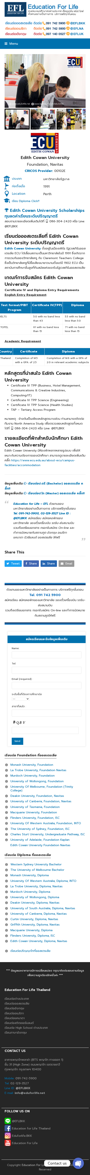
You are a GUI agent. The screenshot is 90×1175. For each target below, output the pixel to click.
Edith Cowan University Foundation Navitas (40, 845)
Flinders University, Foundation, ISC (35, 818)
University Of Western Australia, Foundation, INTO (45, 823)
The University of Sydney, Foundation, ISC (40, 829)
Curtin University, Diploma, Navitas (34, 919)
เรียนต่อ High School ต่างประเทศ (26, 1028)
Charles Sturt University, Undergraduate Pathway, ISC (47, 834)
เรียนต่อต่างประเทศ (17, 999)
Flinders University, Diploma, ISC (32, 935)
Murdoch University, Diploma (30, 892)
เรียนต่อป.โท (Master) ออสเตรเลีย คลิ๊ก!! (56, 493)
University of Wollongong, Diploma (34, 897)
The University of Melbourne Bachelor (37, 870)
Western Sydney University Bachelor (36, 864)
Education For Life (24, 1143)
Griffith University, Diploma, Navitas (35, 924)
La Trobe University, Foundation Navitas (38, 770)
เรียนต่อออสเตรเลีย (17, 1003)
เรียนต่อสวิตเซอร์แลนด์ (19, 1023)
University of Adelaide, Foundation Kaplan (39, 840)
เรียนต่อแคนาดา (15, 1018)
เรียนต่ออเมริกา (14, 1013)
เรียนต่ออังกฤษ (14, 1008)
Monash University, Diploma (29, 875)
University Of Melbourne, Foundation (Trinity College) (41, 789)
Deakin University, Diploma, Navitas (34, 902)
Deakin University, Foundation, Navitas (37, 796)
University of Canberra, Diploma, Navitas (38, 914)
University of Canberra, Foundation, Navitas (40, 801)
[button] (11, 43)
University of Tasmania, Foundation (35, 807)
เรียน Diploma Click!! (25, 201)
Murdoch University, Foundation (32, 775)
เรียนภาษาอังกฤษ (16, 1032)
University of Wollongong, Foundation (37, 781)
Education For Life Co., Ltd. (40, 1165)
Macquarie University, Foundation (33, 812)
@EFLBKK (18, 1121)
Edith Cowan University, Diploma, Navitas (38, 941)
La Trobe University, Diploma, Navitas (36, 886)
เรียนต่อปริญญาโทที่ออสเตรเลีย (30, 951)
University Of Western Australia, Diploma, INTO (43, 881)
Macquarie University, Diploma (31, 930)
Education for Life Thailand (30, 1128)
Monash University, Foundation (31, 765)
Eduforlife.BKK (21, 1136)
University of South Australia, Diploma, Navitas (42, 908)
